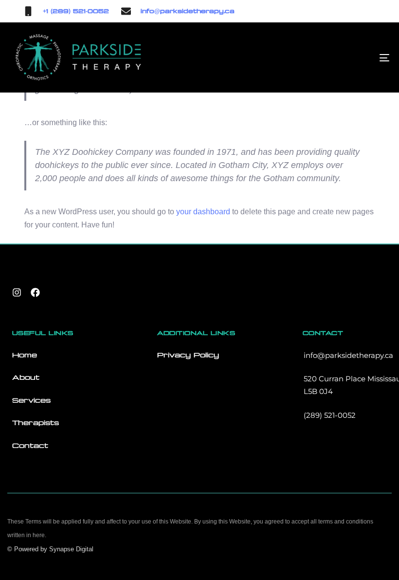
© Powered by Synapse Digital (50, 549)
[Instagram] (16, 292)
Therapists (35, 423)
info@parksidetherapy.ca (188, 11)
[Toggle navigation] (326, 57)
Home (24, 355)
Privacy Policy (188, 355)
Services (31, 400)
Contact (30, 445)
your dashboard (203, 211)
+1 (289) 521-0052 (76, 11)
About (25, 377)
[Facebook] (35, 292)
